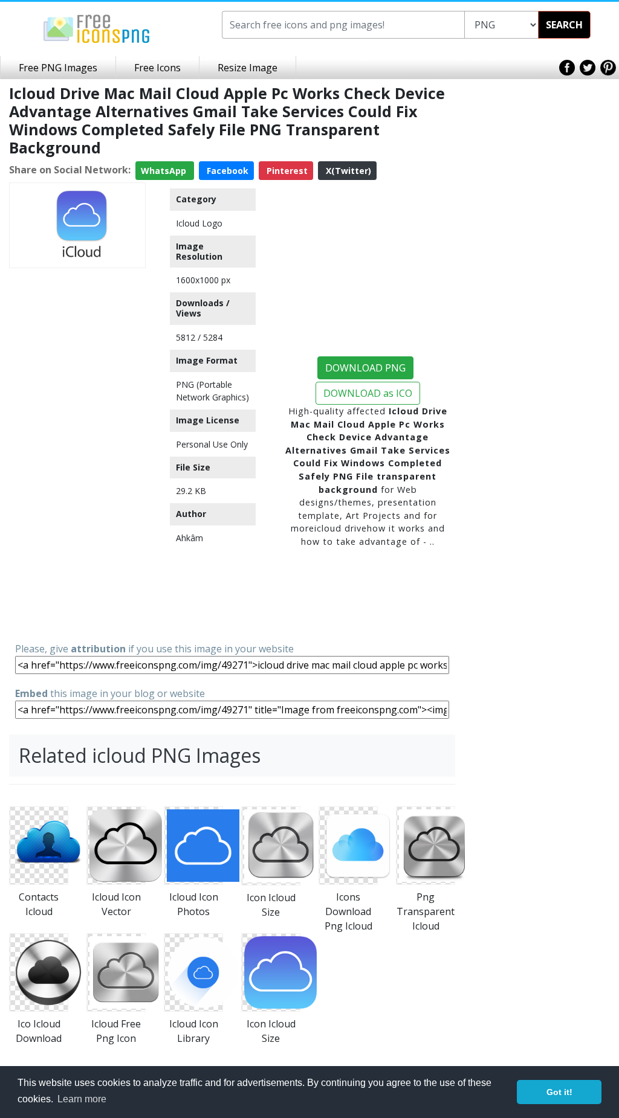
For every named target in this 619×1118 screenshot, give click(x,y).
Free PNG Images (58, 67)
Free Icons (157, 67)
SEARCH (564, 24)
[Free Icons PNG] (97, 27)
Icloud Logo (199, 223)
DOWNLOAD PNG (365, 367)
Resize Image (247, 67)
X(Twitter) (347, 170)
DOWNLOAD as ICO (367, 393)
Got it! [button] (559, 1092)
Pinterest (286, 170)
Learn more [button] (81, 1099)
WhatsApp (165, 170)
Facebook (226, 170)
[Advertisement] (77, 454)
